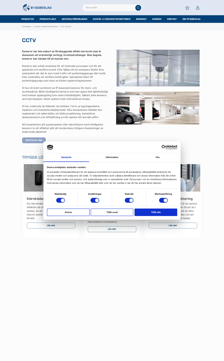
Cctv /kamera (66, 26)
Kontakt (172, 19)
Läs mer (51, 225)
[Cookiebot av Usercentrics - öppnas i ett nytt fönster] (164, 147)
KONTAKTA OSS (34, 140)
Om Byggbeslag (191, 19)
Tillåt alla (156, 212)
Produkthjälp (48, 19)
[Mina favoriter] (187, 8)
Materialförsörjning (74, 19)
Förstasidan (26, 26)
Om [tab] (158, 157)
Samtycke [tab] (66, 157)
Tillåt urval (112, 212)
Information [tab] (112, 157)
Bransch (141, 19)
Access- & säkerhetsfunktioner (111, 19)
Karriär (156, 19)
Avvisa (68, 212)
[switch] (95, 200)
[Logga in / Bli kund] (197, 8)
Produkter (27, 19)
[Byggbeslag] (37, 7)
